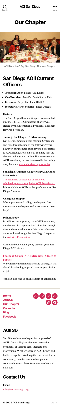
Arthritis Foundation (18, 237)
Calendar (9, 308)
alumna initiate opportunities (34, 164)
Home (7, 295)
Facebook (9, 316)
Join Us (8, 299)
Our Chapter (11, 304)
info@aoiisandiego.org (16, 389)
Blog (6, 312)
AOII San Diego (30, 6)
